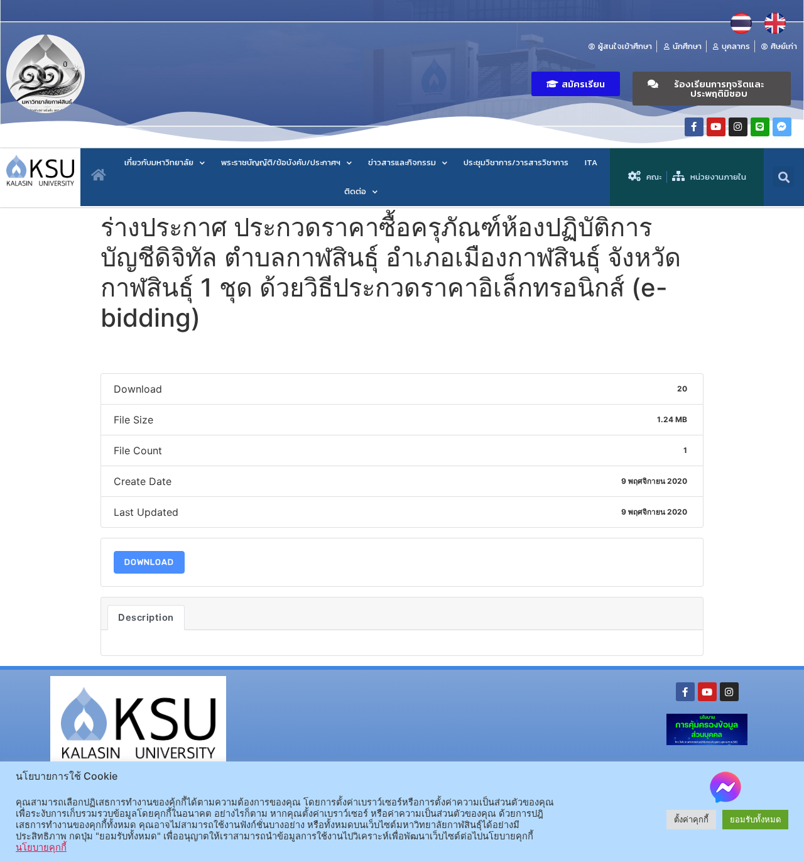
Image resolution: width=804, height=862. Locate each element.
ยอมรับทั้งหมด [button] (755, 819)
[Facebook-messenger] (782, 126)
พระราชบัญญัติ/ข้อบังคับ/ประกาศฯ (280, 162)
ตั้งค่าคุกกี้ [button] (691, 819)
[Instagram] (738, 126)
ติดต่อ (355, 191)
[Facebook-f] (694, 126)
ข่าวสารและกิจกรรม (402, 162)
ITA (591, 162)
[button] (575, 84)
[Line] (760, 126)
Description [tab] (146, 617)
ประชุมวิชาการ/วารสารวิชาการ (516, 162)
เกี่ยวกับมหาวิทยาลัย (158, 162)
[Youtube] (716, 126)
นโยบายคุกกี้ (41, 847)
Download (149, 562)
